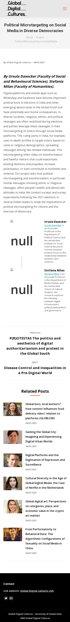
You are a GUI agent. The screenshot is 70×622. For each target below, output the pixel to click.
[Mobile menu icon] (65, 8)
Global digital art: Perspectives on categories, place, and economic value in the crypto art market (45, 508)
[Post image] (12, 409)
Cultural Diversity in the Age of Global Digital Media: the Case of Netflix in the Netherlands (46, 483)
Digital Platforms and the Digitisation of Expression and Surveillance (45, 459)
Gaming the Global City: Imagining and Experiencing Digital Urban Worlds (43, 436)
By (17, 62)
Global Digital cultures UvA (37, 590)
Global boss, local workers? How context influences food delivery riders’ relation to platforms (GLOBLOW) (44, 411)
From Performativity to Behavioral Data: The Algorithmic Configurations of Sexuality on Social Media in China (45, 538)
